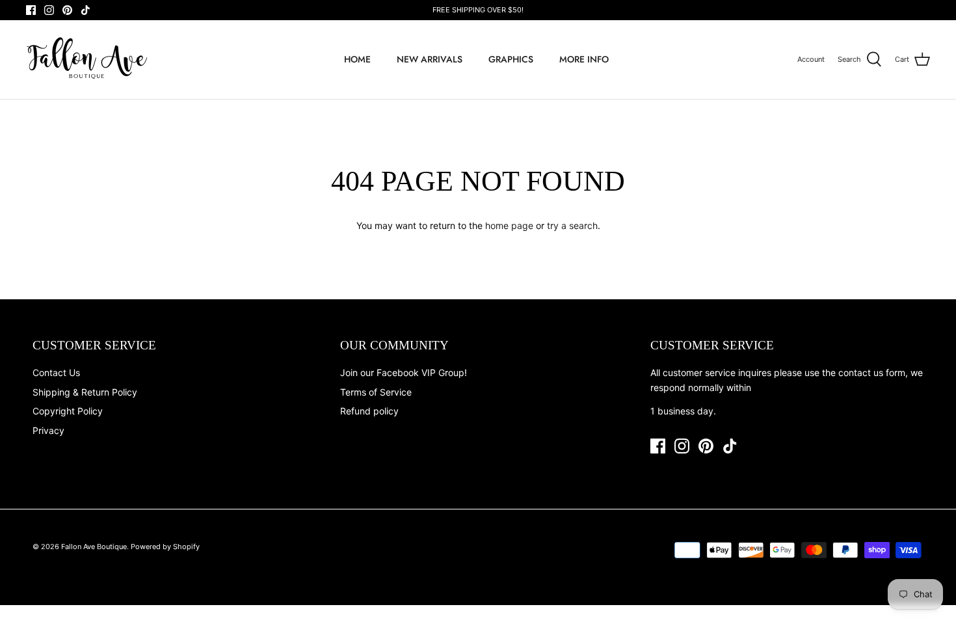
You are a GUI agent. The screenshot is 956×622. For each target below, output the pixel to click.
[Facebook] (31, 10)
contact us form (871, 372)
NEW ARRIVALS (429, 59)
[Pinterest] (67, 10)
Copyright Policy (68, 410)
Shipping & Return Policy (85, 392)
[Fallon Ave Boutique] (88, 59)
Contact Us (56, 372)
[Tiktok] (85, 10)
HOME (357, 59)
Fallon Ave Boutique (94, 546)
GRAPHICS (510, 59)
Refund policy (369, 410)
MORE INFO (584, 59)
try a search (572, 225)
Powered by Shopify (165, 546)
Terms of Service (376, 392)
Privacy (48, 430)
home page (509, 225)
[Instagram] (49, 10)
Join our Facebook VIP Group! (403, 372)
